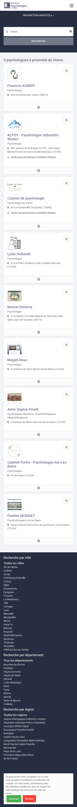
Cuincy (7, 581)
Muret (7, 620)
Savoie (7, 696)
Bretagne (9, 733)
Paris (6, 689)
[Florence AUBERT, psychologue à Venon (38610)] (14, 75)
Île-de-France (11, 758)
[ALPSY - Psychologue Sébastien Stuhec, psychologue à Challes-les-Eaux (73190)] (14, 124)
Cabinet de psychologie (25, 198)
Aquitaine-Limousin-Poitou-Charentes (24, 722)
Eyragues (9, 592)
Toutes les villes (14, 563)
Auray (7, 574)
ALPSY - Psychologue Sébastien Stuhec (33, 137)
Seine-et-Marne (12, 700)
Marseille (8, 613)
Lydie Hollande (19, 254)
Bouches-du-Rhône (14, 664)
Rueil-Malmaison (13, 635)
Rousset (8, 631)
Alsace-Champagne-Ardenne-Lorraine (24, 719)
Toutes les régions (15, 715)
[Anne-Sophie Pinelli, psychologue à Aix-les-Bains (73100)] (14, 398)
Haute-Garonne (12, 671)
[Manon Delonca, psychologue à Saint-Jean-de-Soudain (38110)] (14, 296)
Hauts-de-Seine (12, 675)
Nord (6, 686)
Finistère (8, 668)
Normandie (10, 747)
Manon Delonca (19, 307)
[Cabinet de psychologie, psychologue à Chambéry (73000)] (14, 187)
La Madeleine (11, 599)
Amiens (8, 570)
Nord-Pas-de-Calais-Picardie (19, 744)
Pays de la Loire (12, 751)
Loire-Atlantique (12, 682)
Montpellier (10, 617)
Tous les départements (18, 660)
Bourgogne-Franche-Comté (19, 729)
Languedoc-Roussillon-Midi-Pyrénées (24, 740)
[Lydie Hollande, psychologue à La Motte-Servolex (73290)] (14, 243)
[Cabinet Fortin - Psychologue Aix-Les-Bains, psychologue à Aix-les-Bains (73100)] (14, 451)
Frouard (8, 595)
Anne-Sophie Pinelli (22, 409)
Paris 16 (8, 624)
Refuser (29, 798)
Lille (6, 603)
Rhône (7, 693)
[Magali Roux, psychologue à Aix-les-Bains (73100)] (14, 349)
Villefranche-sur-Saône (16, 649)
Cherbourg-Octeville (14, 577)
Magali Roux (17, 360)
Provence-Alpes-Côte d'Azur (19, 754)
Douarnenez (10, 588)
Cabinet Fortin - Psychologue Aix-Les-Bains (37, 464)
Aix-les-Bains (11, 567)
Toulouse (9, 642)
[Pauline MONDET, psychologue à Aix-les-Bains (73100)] (14, 505)
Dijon (6, 585)
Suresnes (9, 638)
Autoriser (14, 798)
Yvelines (8, 704)
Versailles (9, 646)
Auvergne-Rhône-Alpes (16, 726)
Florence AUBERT (21, 86)
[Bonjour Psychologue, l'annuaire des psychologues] (15, 5)
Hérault (8, 678)
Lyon (6, 610)
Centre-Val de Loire (14, 737)
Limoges (8, 606)
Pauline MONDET (21, 516)
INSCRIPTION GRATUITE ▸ (37, 15)
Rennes (8, 628)
